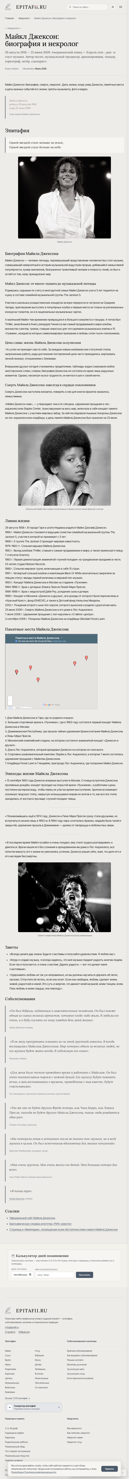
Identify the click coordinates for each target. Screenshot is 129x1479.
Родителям (10, 1369)
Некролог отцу (74, 1442)
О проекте (10, 1331)
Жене (8, 1364)
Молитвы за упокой (77, 1364)
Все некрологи (74, 1428)
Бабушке (39, 1355)
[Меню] (120, 7)
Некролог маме (75, 1437)
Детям (38, 1364)
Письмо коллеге (75, 1360)
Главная (9, 18)
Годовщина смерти (14, 1432)
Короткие (9, 1373)
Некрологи (24, 18)
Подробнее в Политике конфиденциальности (33, 1472)
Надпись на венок (14, 1460)
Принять (109, 1468)
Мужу (38, 1360)
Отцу (37, 1350)
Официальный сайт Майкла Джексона (32, 1218)
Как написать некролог (78, 1432)
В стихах (39, 1373)
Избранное (24, 1331)
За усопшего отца (76, 1373)
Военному (10, 1387)
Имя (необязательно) (46, 1269)
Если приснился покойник (80, 1378)
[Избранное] (113, 7)
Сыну (8, 1355)
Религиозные (41, 1378)
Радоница (10, 1437)
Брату (8, 1360)
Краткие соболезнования (79, 1350)
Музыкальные (12, 1382)
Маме (8, 1350)
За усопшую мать (75, 1369)
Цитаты (8, 1378)
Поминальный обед (15, 1446)
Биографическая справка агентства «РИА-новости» (40, 1223)
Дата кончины (19, 1269)
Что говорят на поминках (17, 1451)
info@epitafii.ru (12, 1327)
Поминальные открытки (17, 1455)
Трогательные (42, 1382)
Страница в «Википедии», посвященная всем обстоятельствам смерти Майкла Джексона (63, 1229)
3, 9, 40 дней (11, 1428)
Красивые (10, 1392)
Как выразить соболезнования (82, 1355)
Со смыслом (41, 1387)
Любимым (40, 1369)
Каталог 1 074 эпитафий (17, 1398)
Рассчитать (84, 1275)
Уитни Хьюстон (16, 1198)
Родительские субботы (16, 1442)
